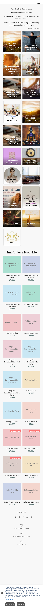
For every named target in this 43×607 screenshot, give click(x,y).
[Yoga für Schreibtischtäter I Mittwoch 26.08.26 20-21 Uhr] (12, 83)
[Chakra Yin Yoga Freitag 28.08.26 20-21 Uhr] (31, 130)
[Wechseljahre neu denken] (12, 191)
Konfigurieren (10, 599)
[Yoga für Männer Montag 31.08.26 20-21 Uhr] (31, 36)
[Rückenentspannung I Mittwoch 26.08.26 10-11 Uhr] (12, 59)
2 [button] (19, 517)
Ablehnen (21, 604)
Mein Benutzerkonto (21, 528)
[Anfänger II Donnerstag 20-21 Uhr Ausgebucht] (12, 106)
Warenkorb (21, 544)
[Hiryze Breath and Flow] (12, 172)
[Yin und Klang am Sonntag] (31, 153)
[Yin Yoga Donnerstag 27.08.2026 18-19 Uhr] (31, 83)
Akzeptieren (10, 604)
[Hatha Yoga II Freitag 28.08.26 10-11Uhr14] (31, 106)
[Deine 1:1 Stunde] (12, 215)
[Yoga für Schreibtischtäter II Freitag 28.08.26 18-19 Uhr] (12, 130)
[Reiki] (12, 234)
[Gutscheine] (31, 215)
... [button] (27, 517)
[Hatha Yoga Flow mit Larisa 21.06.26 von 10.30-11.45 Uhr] (31, 191)
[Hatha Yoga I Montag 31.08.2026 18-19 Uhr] (12, 36)
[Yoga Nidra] (31, 172)
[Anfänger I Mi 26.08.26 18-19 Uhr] (31, 59)
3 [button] (23, 517)
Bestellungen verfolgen (21, 536)
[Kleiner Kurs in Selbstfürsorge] (12, 153)
